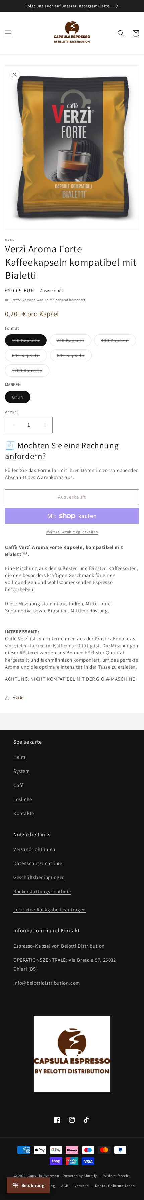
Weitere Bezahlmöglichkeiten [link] (72, 531)
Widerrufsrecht (116, 1175)
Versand (29, 300)
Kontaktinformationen (115, 1185)
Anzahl (11, 412)
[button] (8, 33)
